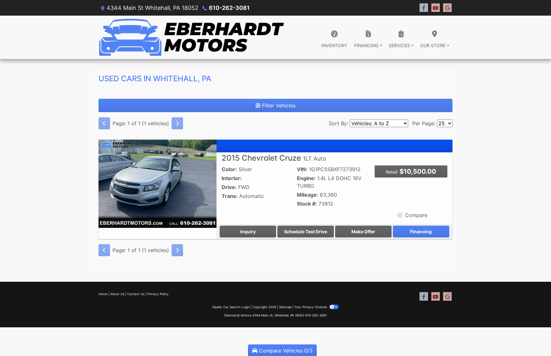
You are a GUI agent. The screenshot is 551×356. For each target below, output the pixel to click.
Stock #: (307, 203)
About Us (117, 294)
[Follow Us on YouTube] (435, 7)
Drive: (229, 187)
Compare (416, 215)
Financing (421, 231)
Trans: (230, 196)
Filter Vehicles (278, 105)
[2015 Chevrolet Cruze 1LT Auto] (158, 183)
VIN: (302, 169)
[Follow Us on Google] (447, 7)
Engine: (306, 178)
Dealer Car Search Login (231, 307)
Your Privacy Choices (311, 307)
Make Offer (363, 231)
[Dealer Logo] (192, 37)
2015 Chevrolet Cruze (274, 158)
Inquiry (248, 231)
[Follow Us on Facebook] (423, 7)
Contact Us (135, 294)
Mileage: (307, 195)
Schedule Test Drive (305, 231)
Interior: (232, 178)
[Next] (177, 123)
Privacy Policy (158, 294)
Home (103, 294)
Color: (229, 169)
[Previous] (104, 123)
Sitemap (285, 307)
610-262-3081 (229, 7)
